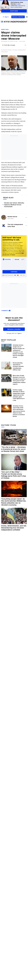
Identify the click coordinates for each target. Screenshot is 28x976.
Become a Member (18, 17)
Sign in (19, 333)
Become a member (14, 329)
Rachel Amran (12, 216)
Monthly (8, 259)
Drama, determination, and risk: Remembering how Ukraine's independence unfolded (14, 528)
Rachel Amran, (7, 50)
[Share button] (25, 45)
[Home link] (14, 22)
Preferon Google (9, 45)
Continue (14, 271)
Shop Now (14, 11)
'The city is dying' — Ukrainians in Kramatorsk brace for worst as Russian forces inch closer (13, 449)
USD (22, 259)
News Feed (5, 29)
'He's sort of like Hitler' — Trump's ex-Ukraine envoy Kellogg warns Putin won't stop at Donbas (13, 475)
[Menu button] (27, 17)
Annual (17, 259)
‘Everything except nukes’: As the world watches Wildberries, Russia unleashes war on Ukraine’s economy (13, 502)
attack (22, 177)
